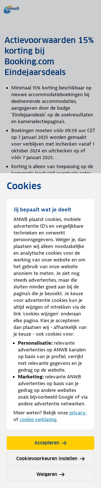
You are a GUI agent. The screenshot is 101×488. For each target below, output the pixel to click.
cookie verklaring (38, 419)
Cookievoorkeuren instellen (46, 459)
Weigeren (46, 474)
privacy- (78, 413)
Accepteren (47, 443)
